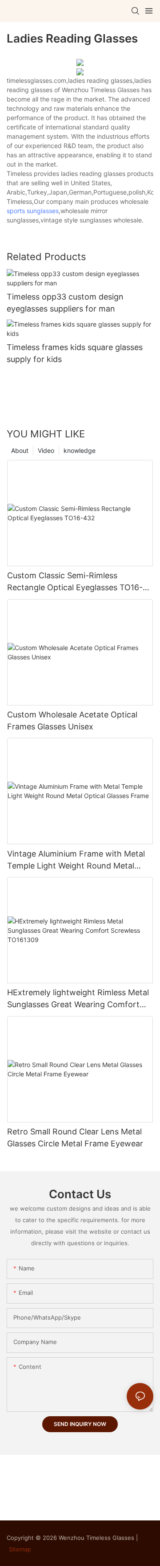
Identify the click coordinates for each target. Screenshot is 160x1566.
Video (46, 450)
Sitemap (20, 1549)
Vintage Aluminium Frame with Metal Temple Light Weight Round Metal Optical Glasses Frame (76, 860)
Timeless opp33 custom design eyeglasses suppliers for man (65, 302)
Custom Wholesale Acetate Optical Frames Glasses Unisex (72, 720)
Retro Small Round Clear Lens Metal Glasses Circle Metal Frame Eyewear (75, 1137)
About (19, 450)
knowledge (80, 450)
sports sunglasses (33, 210)
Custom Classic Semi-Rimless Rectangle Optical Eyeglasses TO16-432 (75, 582)
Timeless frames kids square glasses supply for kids (75, 353)
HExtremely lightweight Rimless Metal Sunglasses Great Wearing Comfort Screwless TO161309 (78, 999)
